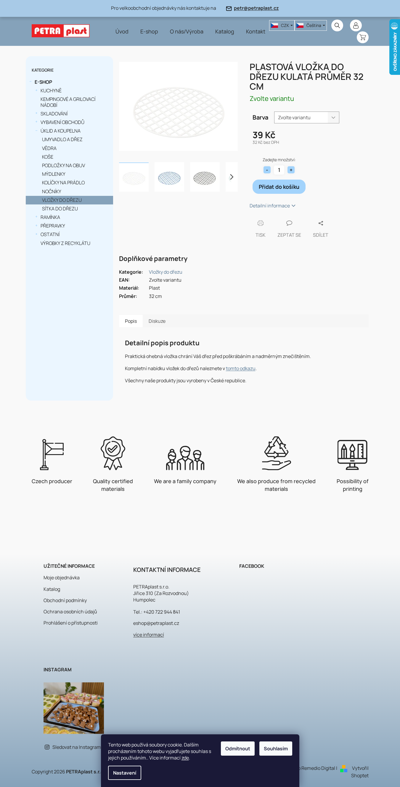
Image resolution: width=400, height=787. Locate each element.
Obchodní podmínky (65, 600)
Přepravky (53, 225)
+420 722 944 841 (161, 612)
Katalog (52, 589)
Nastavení (124, 773)
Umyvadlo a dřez (62, 139)
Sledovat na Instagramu (78, 747)
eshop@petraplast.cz (156, 623)
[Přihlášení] (356, 25)
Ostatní (50, 234)
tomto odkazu (241, 368)
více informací (148, 634)
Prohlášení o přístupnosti (71, 623)
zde (185, 757)
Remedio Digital (318, 768)
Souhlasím (276, 748)
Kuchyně (51, 90)
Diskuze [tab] (157, 321)
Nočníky (51, 191)
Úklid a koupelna (61, 131)
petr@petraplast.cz (256, 8)
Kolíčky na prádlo (63, 182)
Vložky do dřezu (62, 200)
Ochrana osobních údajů (70, 611)
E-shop (43, 82)
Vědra (49, 148)
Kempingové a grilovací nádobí (68, 102)
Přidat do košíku (279, 186)
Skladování (54, 113)
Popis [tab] (131, 321)
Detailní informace (270, 205)
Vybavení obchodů (62, 122)
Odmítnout (237, 748)
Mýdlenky (53, 174)
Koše (47, 157)
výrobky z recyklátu (65, 243)
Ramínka (50, 217)
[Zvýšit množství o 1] (291, 169)
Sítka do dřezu (60, 208)
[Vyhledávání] (337, 25)
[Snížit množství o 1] (267, 169)
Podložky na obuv (63, 165)
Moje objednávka (62, 577)
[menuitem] (122, 31)
